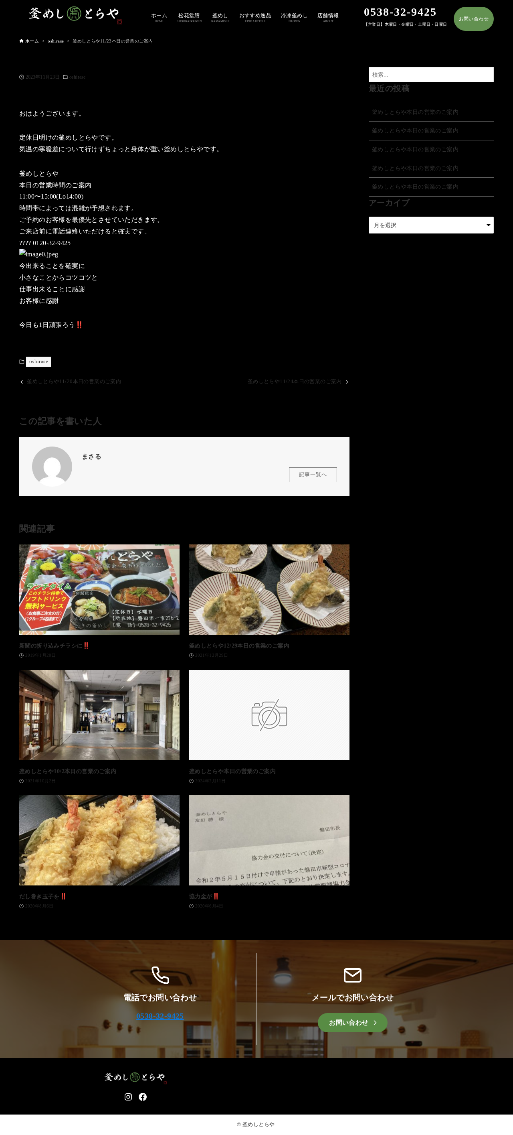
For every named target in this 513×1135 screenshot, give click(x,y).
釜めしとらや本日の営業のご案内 (415, 112)
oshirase (77, 77)
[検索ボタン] (486, 75)
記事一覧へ (313, 474)
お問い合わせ (474, 19)
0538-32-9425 (160, 1015)
